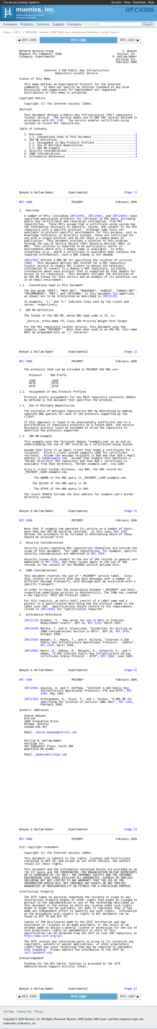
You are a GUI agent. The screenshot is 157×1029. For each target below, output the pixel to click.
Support (58, 24)
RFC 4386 (25, 202)
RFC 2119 (94, 623)
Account (116, 2)
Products (26, 24)
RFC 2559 (97, 553)
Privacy (39, 1011)
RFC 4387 (127, 40)
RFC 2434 (122, 631)
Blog (151, 2)
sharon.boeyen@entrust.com (56, 732)
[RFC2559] (77, 215)
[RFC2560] (95, 215)
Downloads (139, 2)
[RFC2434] (47, 609)
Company (74, 24)
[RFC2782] (31, 260)
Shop (127, 2)
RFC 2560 (107, 656)
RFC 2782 (56, 120)
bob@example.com (54, 458)
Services (43, 24)
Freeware (10, 24)
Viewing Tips (24, 1011)
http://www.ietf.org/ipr (43, 935)
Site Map (8, 1011)
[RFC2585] (119, 215)
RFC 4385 (29, 40)
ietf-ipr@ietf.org (38, 952)
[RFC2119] (110, 296)
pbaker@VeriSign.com (51, 754)
